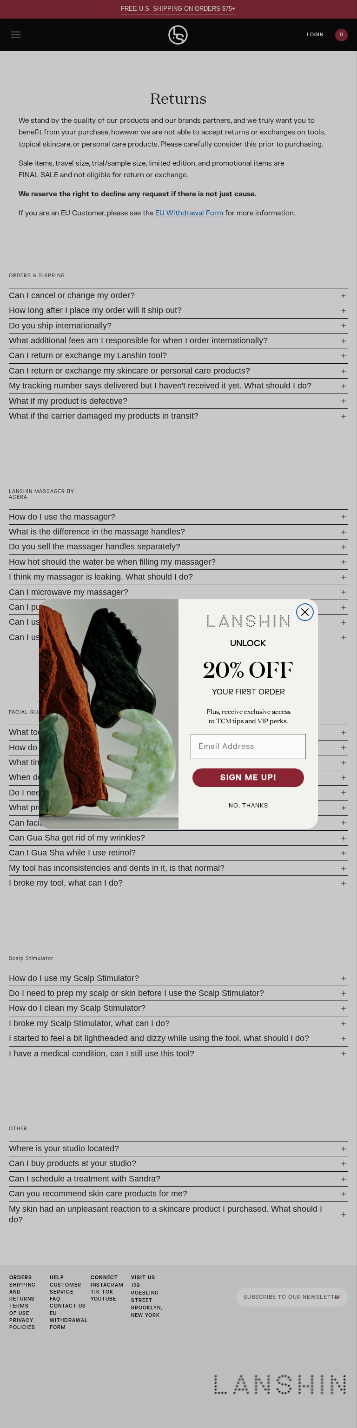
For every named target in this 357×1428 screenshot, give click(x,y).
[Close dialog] (305, 612)
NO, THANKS (248, 805)
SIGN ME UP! (248, 777)
